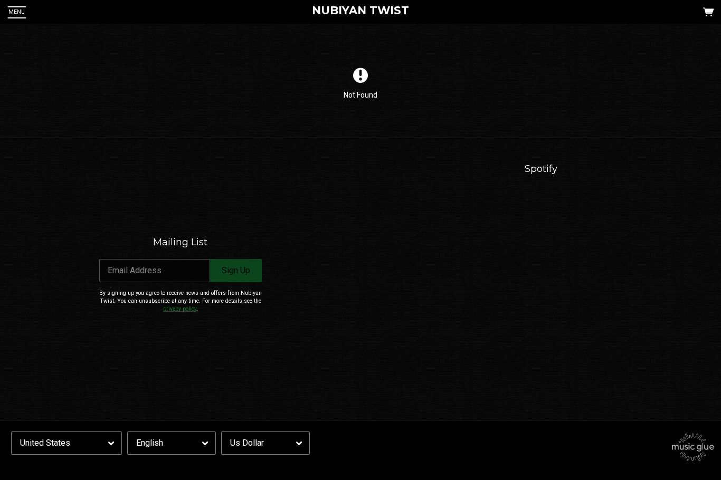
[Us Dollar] (265, 443)
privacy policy (179, 308)
